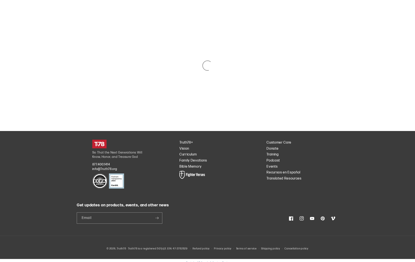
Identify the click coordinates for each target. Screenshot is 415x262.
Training (273, 154)
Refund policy (201, 248)
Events (272, 167)
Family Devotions (193, 160)
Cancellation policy (296, 248)
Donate (272, 149)
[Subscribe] (157, 218)
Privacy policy (222, 248)
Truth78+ (186, 143)
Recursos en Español (283, 172)
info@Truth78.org (104, 169)
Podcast (273, 160)
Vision (184, 149)
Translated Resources (284, 178)
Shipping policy (270, 248)
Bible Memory (190, 167)
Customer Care (279, 143)
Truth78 (121, 248)
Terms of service (246, 248)
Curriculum (188, 154)
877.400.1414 (101, 164)
